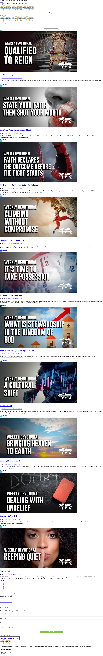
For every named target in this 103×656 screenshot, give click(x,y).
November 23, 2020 (17, 243)
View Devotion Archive (10, 638)
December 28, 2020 (17, 78)
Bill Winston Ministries (7, 78)
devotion (5, 84)
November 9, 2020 (17, 353)
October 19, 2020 (17, 519)
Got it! (1, 2)
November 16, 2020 (17, 298)
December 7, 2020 (17, 188)
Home (4, 23)
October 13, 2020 (17, 574)
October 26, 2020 (17, 464)
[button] (51, 654)
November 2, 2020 (17, 409)
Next (4, 590)
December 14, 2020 (17, 133)
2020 (1, 84)
